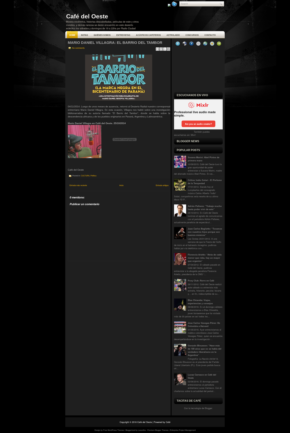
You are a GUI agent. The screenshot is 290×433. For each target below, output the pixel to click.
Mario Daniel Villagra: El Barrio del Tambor (115, 43)
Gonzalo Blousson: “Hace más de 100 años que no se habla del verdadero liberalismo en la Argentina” (204, 350)
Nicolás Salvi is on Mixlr (183, 132)
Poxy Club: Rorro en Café (201, 280)
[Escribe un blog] (161, 49)
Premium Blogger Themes (157, 430)
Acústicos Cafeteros (148, 35)
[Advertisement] (93, 282)
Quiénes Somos (102, 35)
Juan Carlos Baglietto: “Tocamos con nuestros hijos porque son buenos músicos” (205, 232)
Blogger (208, 408)
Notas (84, 35)
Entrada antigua (162, 185)
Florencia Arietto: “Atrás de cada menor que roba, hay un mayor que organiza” (205, 258)
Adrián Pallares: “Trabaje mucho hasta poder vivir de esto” (205, 207)
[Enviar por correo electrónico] (157, 49)
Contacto (210, 35)
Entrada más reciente (78, 185)
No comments (78, 48)
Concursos (192, 35)
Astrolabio (173, 35)
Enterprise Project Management (183, 430)
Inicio (121, 185)
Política (93, 176)
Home (72, 35)
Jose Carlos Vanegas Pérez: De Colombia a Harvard (204, 324)
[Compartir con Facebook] (168, 49)
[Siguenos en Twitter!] (175, 5)
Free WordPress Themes (113, 430)
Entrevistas (123, 35)
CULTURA (85, 176)
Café (168, 422)
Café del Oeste (87, 16)
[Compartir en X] (164, 49)
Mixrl (193, 134)
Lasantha (142, 430)
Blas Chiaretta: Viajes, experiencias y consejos (200, 302)
